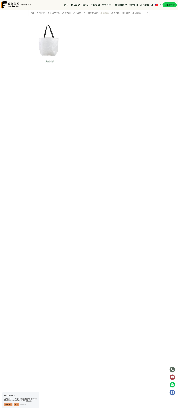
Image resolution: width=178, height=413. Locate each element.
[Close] (134, 183)
